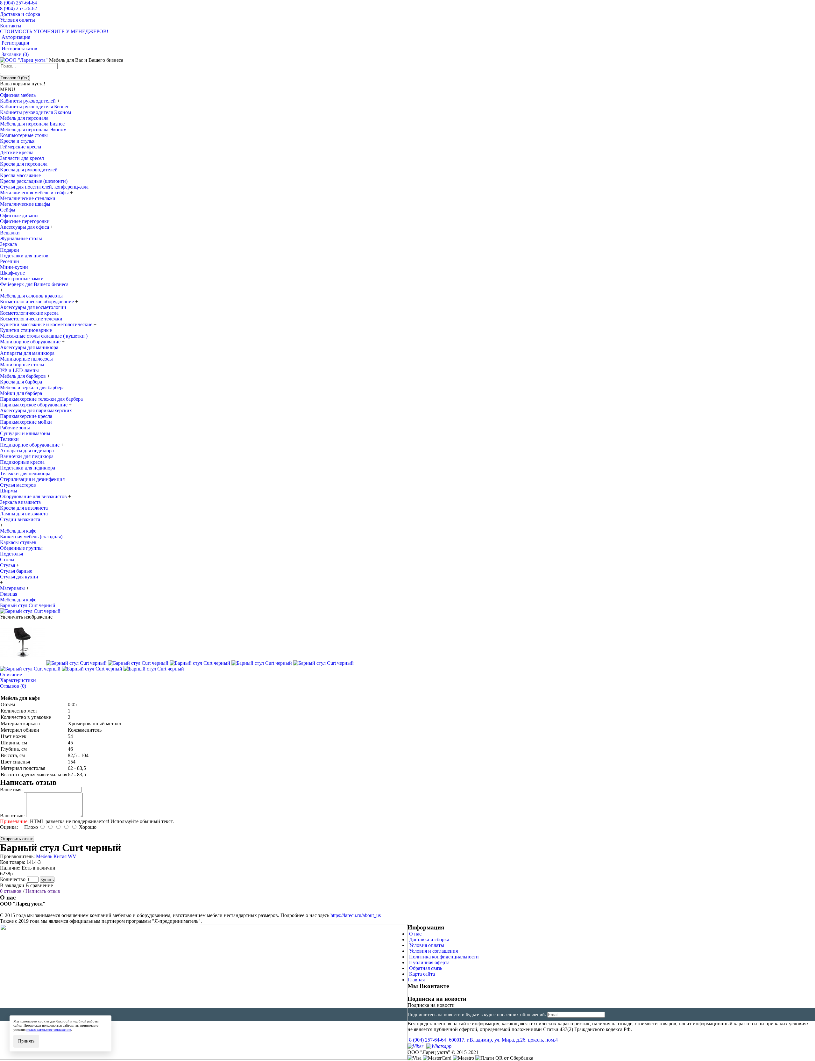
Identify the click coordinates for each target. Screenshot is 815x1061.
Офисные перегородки (25, 221)
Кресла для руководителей (29, 169)
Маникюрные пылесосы (26, 359)
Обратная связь (425, 968)
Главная (416, 979)
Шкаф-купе (12, 273)
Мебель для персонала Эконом (33, 129)
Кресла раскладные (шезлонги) (33, 181)
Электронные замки (22, 278)
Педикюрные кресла (22, 462)
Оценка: (9, 827)
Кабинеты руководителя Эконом (35, 112)
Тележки (9, 439)
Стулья (8, 565)
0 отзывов (11, 891)
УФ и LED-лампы (19, 370)
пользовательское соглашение (48, 1029)
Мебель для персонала (25, 118)
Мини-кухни (14, 267)
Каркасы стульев (18, 542)
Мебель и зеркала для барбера (32, 387)
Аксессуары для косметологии (33, 307)
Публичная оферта (429, 962)
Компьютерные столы (24, 135)
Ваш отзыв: (12, 815)
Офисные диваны (19, 215)
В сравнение (39, 885)
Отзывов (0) (13, 686)
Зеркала (8, 244)
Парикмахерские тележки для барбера (41, 399)
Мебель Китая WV (56, 856)
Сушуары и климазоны (25, 433)
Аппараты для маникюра (27, 353)
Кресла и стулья (18, 141)
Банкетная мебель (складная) (31, 536)
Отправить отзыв (17, 838)
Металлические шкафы (25, 204)
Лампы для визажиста (24, 513)
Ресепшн (9, 261)
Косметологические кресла (29, 313)
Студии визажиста (20, 519)
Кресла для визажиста (24, 508)
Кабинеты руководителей (28, 101)
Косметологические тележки (31, 318)
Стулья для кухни (19, 576)
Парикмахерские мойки (26, 422)
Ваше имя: (11, 789)
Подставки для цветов (24, 255)
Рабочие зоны (15, 427)
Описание (11, 674)
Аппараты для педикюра (27, 450)
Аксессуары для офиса (25, 227)
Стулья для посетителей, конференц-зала (44, 187)
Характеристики (18, 680)
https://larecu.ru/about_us (355, 915)
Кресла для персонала (23, 164)
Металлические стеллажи (27, 198)
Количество (12, 879)
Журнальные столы (21, 238)
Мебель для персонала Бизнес (32, 123)
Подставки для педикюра (27, 467)
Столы (7, 559)
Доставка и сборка (429, 939)
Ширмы (8, 490)
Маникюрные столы (22, 364)
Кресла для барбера (21, 381)
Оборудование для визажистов (34, 496)
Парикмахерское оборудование (34, 404)
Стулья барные (16, 571)
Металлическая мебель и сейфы (35, 192)
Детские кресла (16, 152)
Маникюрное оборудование (31, 341)
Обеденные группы (21, 548)
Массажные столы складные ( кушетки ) (44, 336)
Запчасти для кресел (22, 158)
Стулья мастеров (18, 485)
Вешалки (10, 232)
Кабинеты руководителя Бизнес (34, 106)
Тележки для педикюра (25, 473)
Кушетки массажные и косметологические (47, 324)
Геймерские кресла (20, 146)
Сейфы (7, 209)
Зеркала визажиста (20, 502)
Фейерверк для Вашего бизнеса (34, 284)
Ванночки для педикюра (26, 456)
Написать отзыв (42, 891)
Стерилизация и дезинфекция (32, 479)
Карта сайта (422, 974)
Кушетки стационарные (26, 330)
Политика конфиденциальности (444, 956)
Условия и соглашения (433, 951)
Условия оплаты (426, 945)
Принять (26, 1041)
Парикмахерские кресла (26, 416)
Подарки (9, 250)
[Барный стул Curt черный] (30, 611)
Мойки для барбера (21, 393)
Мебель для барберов (23, 376)
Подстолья (11, 553)
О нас (415, 933)
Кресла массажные (20, 175)
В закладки (12, 885)
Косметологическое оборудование (37, 301)
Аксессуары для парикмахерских (36, 410)
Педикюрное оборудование (30, 445)
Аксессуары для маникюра (29, 347)
